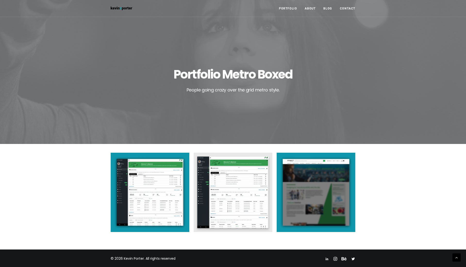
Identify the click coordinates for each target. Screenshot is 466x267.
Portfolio (288, 8)
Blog (327, 8)
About (310, 8)
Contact (347, 8)
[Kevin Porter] (121, 8)
